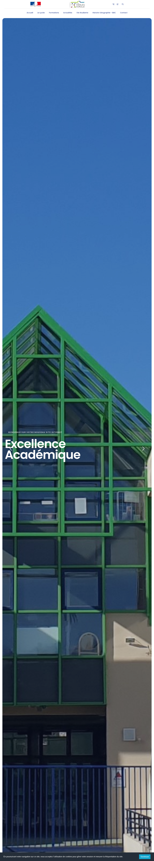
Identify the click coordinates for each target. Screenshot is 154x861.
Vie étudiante (82, 12)
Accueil (30, 12)
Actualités (67, 12)
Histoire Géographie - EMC (104, 12)
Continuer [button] (145, 857)
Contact (123, 12)
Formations (54, 12)
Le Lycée (41, 12)
